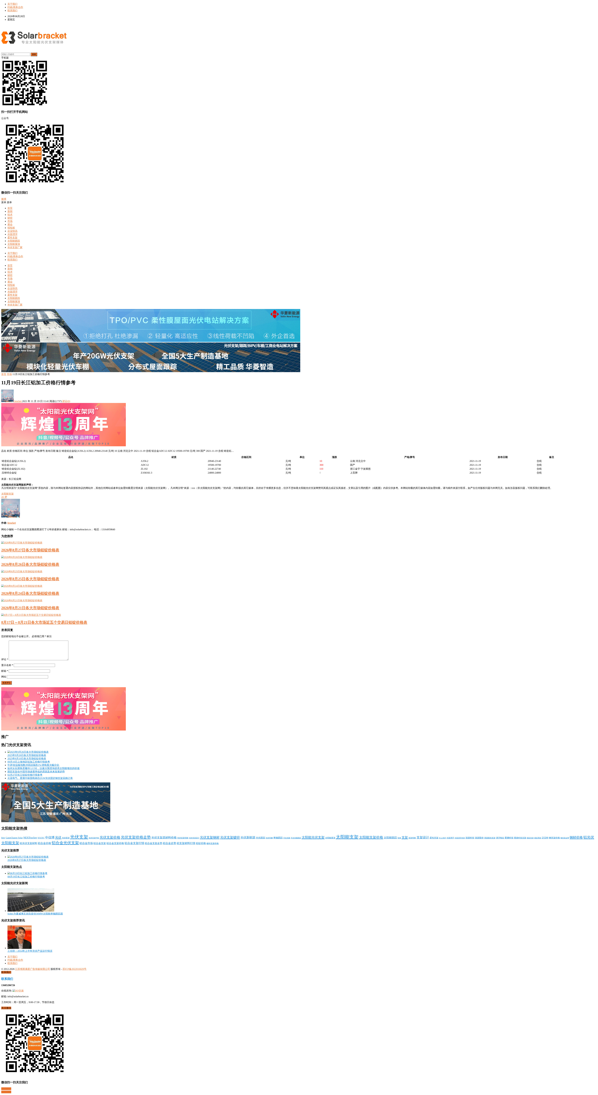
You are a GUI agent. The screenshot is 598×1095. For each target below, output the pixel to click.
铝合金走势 (169, 843)
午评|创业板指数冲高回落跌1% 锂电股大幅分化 (33, 765)
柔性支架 (12, 237)
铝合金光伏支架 (65, 843)
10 (321, 461)
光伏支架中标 (94, 838)
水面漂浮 (12, 234)
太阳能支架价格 (371, 837)
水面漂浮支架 (460, 838)
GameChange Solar (14, 837)
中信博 (50, 837)
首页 (9, 208)
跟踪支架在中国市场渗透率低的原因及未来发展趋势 (36, 771)
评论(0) (66, 401)
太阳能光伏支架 (313, 837)
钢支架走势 (564, 838)
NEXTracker (30, 837)
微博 (3, 199)
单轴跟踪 (278, 837)
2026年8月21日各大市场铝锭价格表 (30, 608)
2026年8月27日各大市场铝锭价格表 (30, 550)
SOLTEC (41, 838)
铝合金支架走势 (153, 843)
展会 (9, 224)
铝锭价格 (201, 843)
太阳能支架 (7, 493)
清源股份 (479, 838)
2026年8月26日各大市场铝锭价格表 (30, 564)
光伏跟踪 (260, 837)
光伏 (58, 837)
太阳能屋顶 (13, 244)
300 (321, 465)
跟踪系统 (537, 838)
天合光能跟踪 (296, 838)
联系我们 (12, 10)
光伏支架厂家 (14, 247)
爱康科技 (509, 837)
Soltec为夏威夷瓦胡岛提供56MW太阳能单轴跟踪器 (35, 913)
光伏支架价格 (110, 837)
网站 (3, 676)
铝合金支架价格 (115, 843)
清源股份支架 (489, 838)
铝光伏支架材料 (28, 843)
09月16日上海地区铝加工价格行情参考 (28, 761)
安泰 (399, 838)
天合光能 (286, 838)
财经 (9, 218)
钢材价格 (576, 837)
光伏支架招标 (182, 838)
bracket (18, 401)
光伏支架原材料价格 (164, 837)
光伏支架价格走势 (136, 837)
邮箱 (4, 671)
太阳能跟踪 (13, 241)
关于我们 (12, 4)
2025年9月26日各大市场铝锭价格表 (26, 755)
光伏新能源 (247, 837)
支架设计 (423, 837)
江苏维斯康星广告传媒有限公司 (32, 969)
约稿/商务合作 (15, 7)
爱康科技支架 (520, 838)
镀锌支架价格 (212, 843)
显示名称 (7, 665)
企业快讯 (12, 231)
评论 (4, 659)
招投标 (11, 227)
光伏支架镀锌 (230, 837)
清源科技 (469, 837)
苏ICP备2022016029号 (74, 969)
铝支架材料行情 (186, 843)
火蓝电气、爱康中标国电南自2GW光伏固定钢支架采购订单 (40, 778)
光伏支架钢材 (210, 837)
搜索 (34, 54)
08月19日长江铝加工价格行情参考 (26, 876)
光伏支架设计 (194, 838)
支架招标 (412, 838)
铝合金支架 (99, 843)
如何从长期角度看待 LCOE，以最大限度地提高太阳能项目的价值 (43, 768)
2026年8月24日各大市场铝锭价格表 (30, 593)
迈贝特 (545, 838)
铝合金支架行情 (134, 843)
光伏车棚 (269, 838)
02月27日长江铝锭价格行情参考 (24, 775)
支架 (405, 837)
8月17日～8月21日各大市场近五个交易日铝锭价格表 (44, 622)
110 (321, 468)
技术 (9, 214)
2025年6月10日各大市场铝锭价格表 (26, 758)
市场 (9, 221)
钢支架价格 (554, 838)
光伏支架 (79, 836)
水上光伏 (442, 838)
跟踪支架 (530, 838)
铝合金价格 (44, 843)
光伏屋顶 (65, 838)
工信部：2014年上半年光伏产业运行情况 (29, 951)
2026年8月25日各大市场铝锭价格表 (30, 579)
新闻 (9, 211)
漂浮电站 (500, 838)
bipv (3, 837)
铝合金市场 (86, 843)
